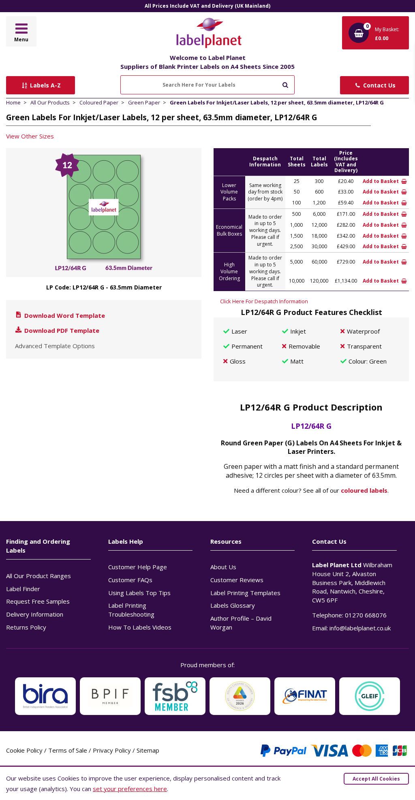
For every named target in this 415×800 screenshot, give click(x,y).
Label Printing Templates (245, 593)
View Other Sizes (30, 136)
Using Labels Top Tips (139, 593)
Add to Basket (381, 181)
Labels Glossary (232, 605)
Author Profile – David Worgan (241, 622)
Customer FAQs (130, 580)
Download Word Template (64, 315)
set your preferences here (130, 789)
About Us (223, 567)
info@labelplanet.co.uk (360, 628)
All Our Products (50, 102)
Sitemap (148, 750)
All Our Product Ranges (38, 576)
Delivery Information (34, 614)
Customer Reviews (236, 580)
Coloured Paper (98, 102)
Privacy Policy (112, 750)
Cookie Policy (24, 750)
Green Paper (144, 102)
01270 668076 (366, 615)
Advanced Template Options (55, 346)
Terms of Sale (67, 750)
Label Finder (23, 589)
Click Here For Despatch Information (264, 301)
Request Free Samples (38, 601)
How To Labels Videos (139, 627)
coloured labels (364, 490)
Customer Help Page (137, 567)
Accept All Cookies (376, 778)
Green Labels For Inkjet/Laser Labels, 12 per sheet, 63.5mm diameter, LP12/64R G (277, 102)
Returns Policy (26, 627)
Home (13, 102)
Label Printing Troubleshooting (131, 609)
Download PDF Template (61, 330)
